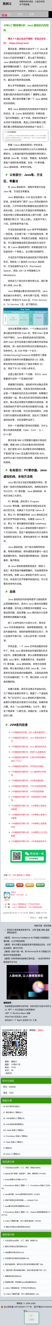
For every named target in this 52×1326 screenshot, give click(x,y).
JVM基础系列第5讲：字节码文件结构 (27, 766)
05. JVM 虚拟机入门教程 (19, 875)
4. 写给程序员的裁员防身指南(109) (16, 1258)
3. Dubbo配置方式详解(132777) (15, 1179)
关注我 (19, 885)
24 (12, 1070)
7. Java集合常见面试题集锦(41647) (16, 1206)
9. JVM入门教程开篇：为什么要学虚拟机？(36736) (22, 1221)
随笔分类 (7, 1100)
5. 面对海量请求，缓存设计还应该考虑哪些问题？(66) (23, 1264)
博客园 (19, 1303)
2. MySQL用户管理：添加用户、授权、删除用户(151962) (24, 1173)
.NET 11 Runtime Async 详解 (17, 1013)
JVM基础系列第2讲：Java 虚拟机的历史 (28, 746)
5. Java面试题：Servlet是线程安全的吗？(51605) (21, 1194)
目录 (4, 15)
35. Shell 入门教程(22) (11, 1154)
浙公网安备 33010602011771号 (18, 1306)
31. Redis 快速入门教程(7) (13, 1142)
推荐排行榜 (8, 1234)
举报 (45, 917)
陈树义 (7, 3)
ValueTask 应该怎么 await (16, 1016)
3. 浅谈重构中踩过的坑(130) (13, 1252)
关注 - (23, 895)
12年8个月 (15, 1064)
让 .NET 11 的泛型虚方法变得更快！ (20, 1009)
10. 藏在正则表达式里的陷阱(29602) (16, 1227)
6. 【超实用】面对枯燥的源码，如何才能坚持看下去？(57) (24, 1270)
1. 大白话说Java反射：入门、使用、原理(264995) (22, 1167)
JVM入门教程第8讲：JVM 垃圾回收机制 (27, 907)
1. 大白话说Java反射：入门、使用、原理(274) (20, 1240)
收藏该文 (29, 885)
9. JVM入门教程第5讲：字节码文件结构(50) (19, 1288)
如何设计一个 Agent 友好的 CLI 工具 (21, 1020)
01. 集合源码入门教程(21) (12, 1112)
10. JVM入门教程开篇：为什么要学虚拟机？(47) (21, 1294)
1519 (13, 1067)
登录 (38, 929)
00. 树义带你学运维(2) (11, 1106)
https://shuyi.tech (19, 43)
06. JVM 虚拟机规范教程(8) (13, 1124)
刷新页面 (38, 925)
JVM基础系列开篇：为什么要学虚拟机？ (28, 732)
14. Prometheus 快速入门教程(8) (15, 1136)
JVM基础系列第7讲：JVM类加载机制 (27, 780)
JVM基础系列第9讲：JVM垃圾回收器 (27, 791)
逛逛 (47, 929)
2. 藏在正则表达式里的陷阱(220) (15, 1246)
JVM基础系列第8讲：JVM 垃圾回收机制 (28, 786)
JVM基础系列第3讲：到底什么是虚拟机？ (29, 752)
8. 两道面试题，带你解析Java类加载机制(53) (20, 1282)
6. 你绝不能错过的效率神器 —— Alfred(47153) (20, 1200)
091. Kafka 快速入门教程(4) (13, 1130)
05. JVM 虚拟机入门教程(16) (14, 1118)
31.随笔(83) (7, 1148)
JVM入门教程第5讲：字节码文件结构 (26, 904)
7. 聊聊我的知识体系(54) (12, 1276)
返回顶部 (47, 925)
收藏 (40, 917)
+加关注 (6, 900)
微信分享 (40, 885)
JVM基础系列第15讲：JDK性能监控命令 (28, 841)
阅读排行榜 (8, 1161)
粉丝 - (15, 895)
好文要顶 (10, 885)
